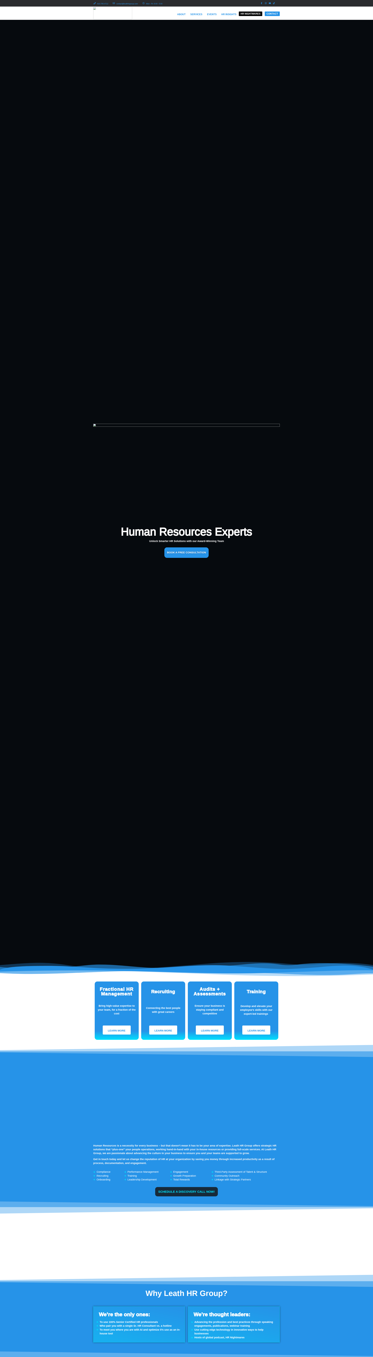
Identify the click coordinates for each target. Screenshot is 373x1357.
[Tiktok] (274, 3)
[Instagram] (265, 3)
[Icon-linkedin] (278, 3)
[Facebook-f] (261, 3)
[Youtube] (269, 3)
